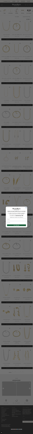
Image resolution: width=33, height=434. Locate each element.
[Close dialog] (26, 207)
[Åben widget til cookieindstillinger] (1, 433)
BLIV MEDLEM (16, 225)
